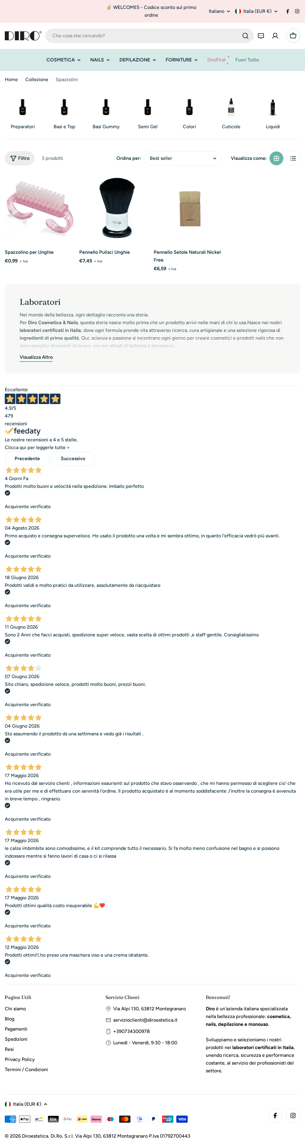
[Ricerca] (245, 35)
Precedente (27, 458)
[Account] (275, 35)
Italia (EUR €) (257, 11)
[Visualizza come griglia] (276, 158)
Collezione (36, 79)
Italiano (216, 11)
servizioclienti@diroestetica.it (145, 1020)
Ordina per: (128, 158)
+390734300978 (131, 1031)
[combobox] (149, 36)
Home (11, 79)
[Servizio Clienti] (260, 35)
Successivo (73, 458)
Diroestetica (35, 1136)
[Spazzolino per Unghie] (41, 209)
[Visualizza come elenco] (293, 158)
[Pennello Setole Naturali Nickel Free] (190, 209)
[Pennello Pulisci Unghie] (115, 209)
